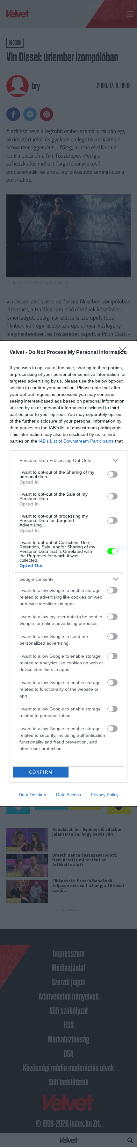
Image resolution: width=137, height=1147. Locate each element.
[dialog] (68, 573)
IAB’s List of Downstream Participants (76, 441)
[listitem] (68, 460)
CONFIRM (41, 772)
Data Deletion (32, 794)
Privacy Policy (105, 794)
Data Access (68, 794)
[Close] (125, 353)
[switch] (112, 474)
